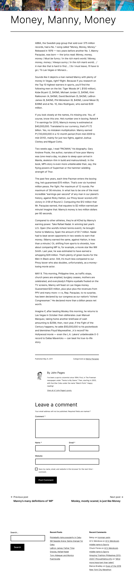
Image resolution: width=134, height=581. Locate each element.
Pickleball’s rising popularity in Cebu (65, 537)
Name (38, 443)
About (113, 5)
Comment (40, 416)
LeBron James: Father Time (62, 548)
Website (39, 456)
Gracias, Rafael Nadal (59, 552)
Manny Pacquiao (92, 359)
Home (92, 5)
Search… (14, 532)
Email (121, 5)
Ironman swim (104, 537)
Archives (102, 5)
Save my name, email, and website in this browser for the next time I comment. (66, 470)
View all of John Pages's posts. (59, 390)
